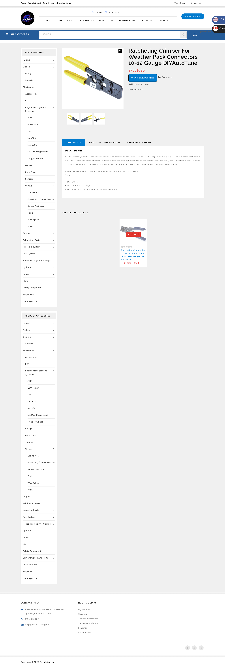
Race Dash (30, 172)
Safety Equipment (32, 288)
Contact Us (196, 3)
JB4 (29, 131)
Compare (167, 77)
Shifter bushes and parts (35, 558)
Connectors (33, 192)
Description (73, 142)
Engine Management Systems (36, 109)
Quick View (140, 222)
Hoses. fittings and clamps (37, 260)
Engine (26, 233)
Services (147, 21)
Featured (83, 628)
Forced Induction (31, 247)
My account (114, 12)
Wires (31, 226)
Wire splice (33, 219)
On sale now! (193, 16)
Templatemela (46, 662)
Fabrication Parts (31, 240)
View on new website (142, 78)
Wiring (28, 186)
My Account (84, 609)
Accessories (31, 94)
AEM (30, 118)
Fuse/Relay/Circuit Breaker (41, 199)
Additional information (104, 142)
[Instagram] (201, 647)
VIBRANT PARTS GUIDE (91, 21)
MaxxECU (32, 145)
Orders (99, 12)
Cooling (27, 73)
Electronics (28, 87)
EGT (27, 100)
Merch (26, 281)
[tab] (73, 142)
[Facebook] (187, 647)
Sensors (29, 179)
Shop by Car (66, 21)
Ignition (27, 267)
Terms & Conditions (88, 623)
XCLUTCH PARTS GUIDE (123, 21)
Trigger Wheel (35, 158)
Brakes (26, 67)
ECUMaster (33, 124)
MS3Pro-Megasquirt (38, 152)
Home (49, 21)
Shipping (82, 614)
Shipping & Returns (139, 142)
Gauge (28, 165)
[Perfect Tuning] (27, 18)
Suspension (28, 294)
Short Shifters (30, 565)
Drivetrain (28, 80)
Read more (126, 222)
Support (164, 21)
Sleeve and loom (36, 206)
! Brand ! (27, 60)
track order (179, 3)
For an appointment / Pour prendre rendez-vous (46, 3)
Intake (26, 274)
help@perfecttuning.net (37, 624)
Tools (142, 89)
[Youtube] (194, 647)
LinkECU (32, 138)
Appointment (85, 632)
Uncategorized (30, 301)
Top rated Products (88, 619)
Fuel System (29, 254)
